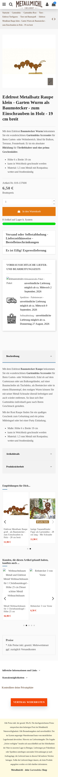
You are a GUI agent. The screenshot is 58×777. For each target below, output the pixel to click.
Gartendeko (35, 770)
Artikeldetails (12, 454)
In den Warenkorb (31, 211)
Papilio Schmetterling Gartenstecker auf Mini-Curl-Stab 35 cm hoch (16, 609)
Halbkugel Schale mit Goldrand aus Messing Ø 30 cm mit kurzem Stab (43, 609)
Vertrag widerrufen (29, 702)
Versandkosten (28, 649)
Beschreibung (12, 356)
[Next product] (55, 19)
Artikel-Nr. (8, 183)
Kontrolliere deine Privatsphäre (17, 687)
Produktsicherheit (15, 466)
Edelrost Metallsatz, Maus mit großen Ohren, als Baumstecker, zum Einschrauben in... (40, 533)
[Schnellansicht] (14, 523)
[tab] (29, 238)
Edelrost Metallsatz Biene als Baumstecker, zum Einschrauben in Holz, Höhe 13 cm (13, 533)
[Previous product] (53, 19)
